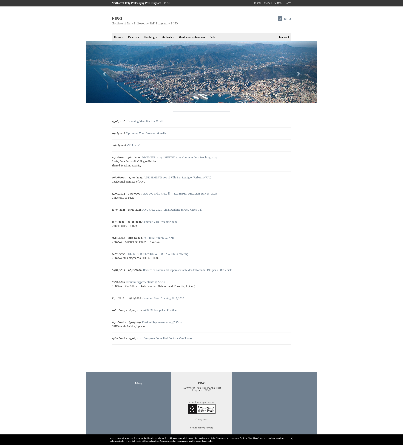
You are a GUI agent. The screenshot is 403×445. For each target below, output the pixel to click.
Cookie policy (207, 441)
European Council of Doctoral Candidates (168, 338)
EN (285, 18)
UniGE (257, 3)
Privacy (138, 383)
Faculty (133, 37)
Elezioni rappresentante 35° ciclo (145, 282)
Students (167, 37)
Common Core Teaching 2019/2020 (163, 298)
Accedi (285, 37)
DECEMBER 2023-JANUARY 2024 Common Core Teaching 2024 (179, 157)
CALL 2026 (133, 145)
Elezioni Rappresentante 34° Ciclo (162, 322)
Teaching (149, 37)
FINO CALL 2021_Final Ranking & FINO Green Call (172, 209)
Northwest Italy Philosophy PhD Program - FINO (141, 3)
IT (290, 18)
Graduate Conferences (192, 37)
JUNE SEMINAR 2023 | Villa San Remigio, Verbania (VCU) (177, 177)
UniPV (267, 3)
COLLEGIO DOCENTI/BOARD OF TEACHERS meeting (157, 254)
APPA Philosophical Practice (159, 310)
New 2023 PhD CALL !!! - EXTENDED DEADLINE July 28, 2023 (180, 193)
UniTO (288, 3)
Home (118, 37)
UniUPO (277, 3)
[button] (103, 72)
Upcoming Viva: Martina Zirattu (145, 121)
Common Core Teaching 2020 (160, 221)
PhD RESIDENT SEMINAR (158, 237)
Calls (212, 37)
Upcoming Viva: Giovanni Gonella (146, 133)
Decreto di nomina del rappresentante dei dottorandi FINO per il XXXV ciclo (187, 270)
